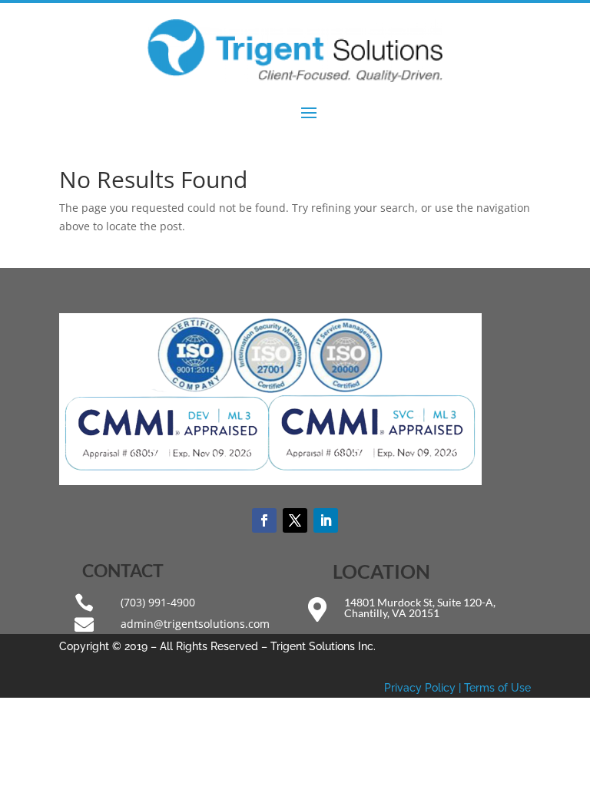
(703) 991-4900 (158, 602)
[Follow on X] (295, 520)
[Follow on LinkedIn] (325, 520)
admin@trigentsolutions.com (195, 623)
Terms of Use (497, 688)
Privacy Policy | (424, 688)
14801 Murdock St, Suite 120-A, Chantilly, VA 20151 (420, 607)
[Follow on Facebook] (264, 520)
